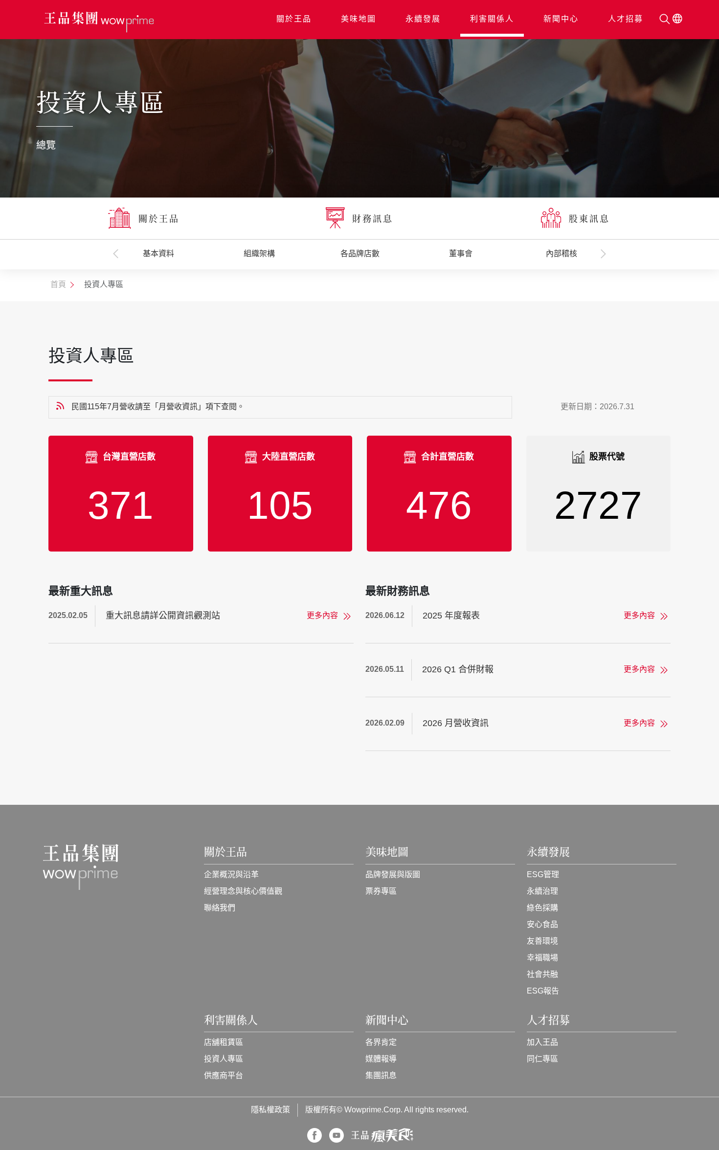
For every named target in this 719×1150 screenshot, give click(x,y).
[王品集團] (99, 22)
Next (604, 254)
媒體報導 (381, 1059)
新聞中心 (561, 19)
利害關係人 (492, 19)
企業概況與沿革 (231, 875)
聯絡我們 (219, 908)
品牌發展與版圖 (392, 875)
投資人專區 (223, 1059)
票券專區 (381, 891)
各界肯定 (381, 1043)
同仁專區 (542, 1059)
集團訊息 (381, 1076)
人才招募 (625, 19)
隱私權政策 (270, 1110)
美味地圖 (358, 19)
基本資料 (158, 254)
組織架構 (259, 254)
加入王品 (542, 1043)
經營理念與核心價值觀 (243, 891)
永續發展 (423, 19)
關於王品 (294, 19)
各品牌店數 (360, 254)
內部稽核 (561, 254)
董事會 (460, 254)
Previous (116, 254)
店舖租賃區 (223, 1043)
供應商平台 (223, 1076)
